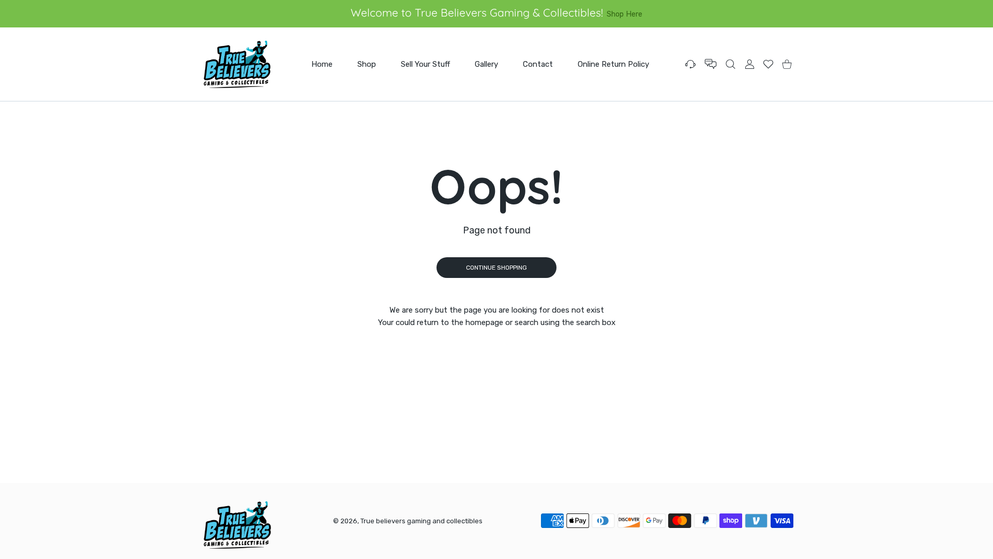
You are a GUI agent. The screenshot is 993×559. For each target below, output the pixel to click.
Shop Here (624, 14)
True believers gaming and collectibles (421, 521)
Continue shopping (496, 267)
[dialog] (730, 64)
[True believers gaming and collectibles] (237, 64)
